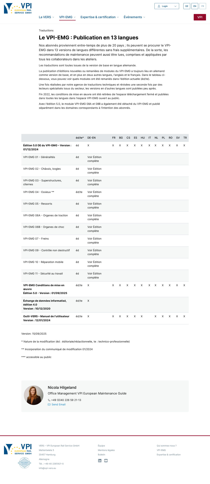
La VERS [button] (45, 17)
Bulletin (101, 454)
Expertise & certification (169, 454)
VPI (199, 17)
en (195, 6)
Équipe (101, 445)
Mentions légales (106, 450)
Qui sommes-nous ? (166, 445)
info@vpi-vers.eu (47, 468)
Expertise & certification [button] (98, 17)
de (187, 6)
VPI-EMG (161, 450)
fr (203, 6)
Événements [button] (133, 17)
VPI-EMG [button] (65, 17)
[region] (105, 226)
